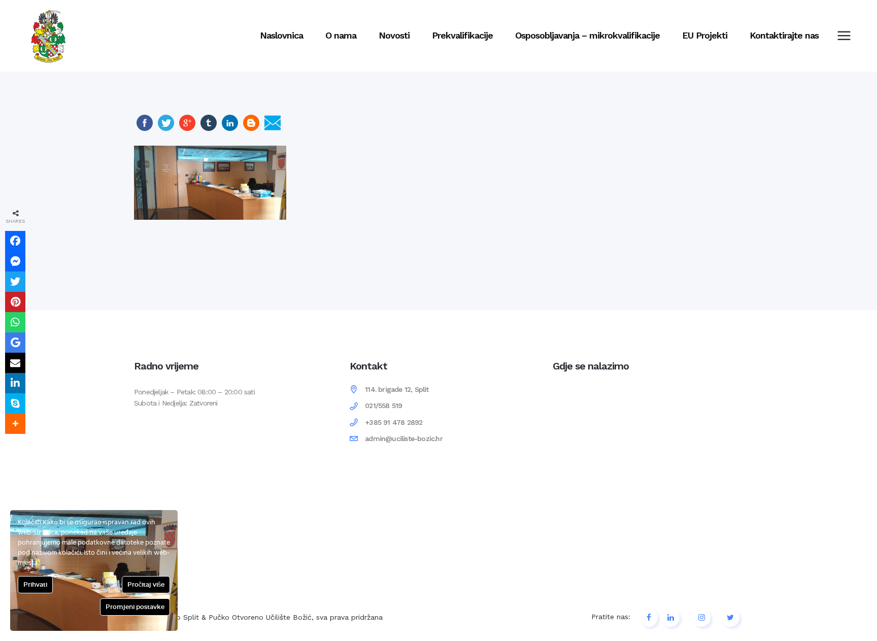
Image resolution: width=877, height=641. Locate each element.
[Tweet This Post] (166, 128)
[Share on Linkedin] (230, 128)
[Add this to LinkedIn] (15, 383)
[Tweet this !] (15, 282)
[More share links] (15, 424)
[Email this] (15, 363)
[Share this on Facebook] (15, 241)
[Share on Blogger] (251, 128)
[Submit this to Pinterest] (15, 302)
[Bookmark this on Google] (15, 342)
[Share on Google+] (187, 128)
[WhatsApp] (15, 322)
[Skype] (15, 403)
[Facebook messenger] (15, 261)
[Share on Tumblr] (208, 128)
